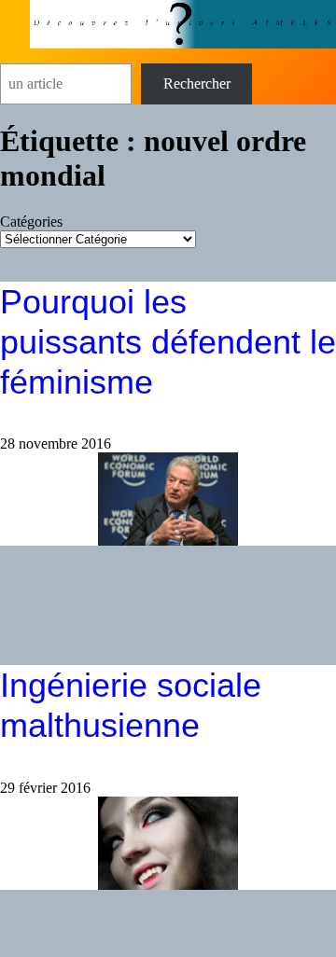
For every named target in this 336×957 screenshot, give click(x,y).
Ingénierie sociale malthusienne (130, 705)
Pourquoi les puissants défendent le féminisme (168, 342)
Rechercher (197, 83)
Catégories (31, 221)
